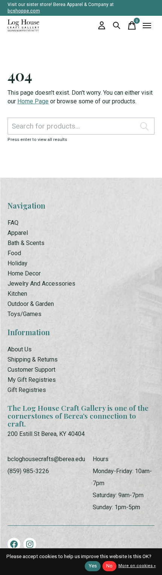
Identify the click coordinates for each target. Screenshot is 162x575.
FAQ (13, 222)
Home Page (33, 101)
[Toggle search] (116, 25)
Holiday (18, 263)
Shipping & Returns (33, 359)
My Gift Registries (32, 379)
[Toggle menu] (146, 25)
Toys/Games (24, 314)
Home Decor (24, 273)
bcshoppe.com (24, 11)
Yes (93, 566)
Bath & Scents (26, 243)
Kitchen (17, 293)
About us (20, 349)
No (109, 566)
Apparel (18, 232)
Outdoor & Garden (31, 303)
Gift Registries (27, 389)
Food (14, 253)
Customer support (31, 369)
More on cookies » (137, 565)
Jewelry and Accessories (41, 283)
